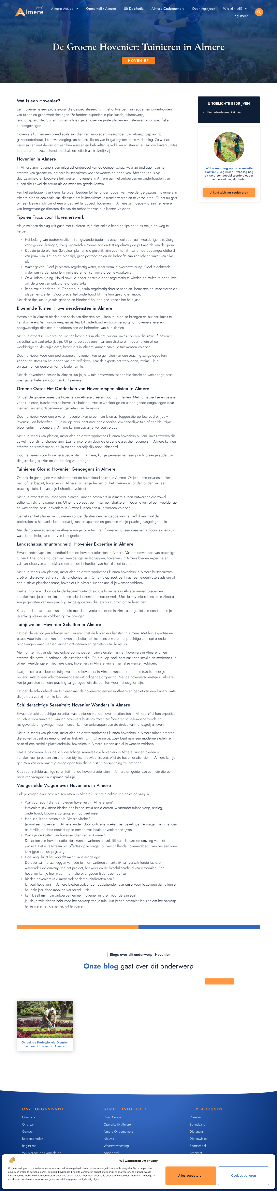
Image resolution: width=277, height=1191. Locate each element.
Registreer (240, 15)
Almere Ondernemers (167, 8)
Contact (27, 1131)
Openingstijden (203, 8)
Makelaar (196, 1117)
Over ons (28, 1117)
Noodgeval (111, 1152)
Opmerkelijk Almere (101, 8)
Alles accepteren (190, 1175)
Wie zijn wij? (233, 8)
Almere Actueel (62, 8)
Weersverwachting (116, 1145)
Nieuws (109, 1138)
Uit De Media (134, 8)
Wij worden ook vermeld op (41, 1152)
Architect (196, 1152)
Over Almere (112, 1117)
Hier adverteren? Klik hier (224, 112)
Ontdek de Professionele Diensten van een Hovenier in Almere (44, 1044)
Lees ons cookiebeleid (68, 1175)
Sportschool (198, 1145)
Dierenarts (196, 1131)
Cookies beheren (243, 1175)
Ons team (28, 1124)
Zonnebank (197, 1124)
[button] (259, 12)
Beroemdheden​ (32, 1138)
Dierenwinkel (198, 1138)
